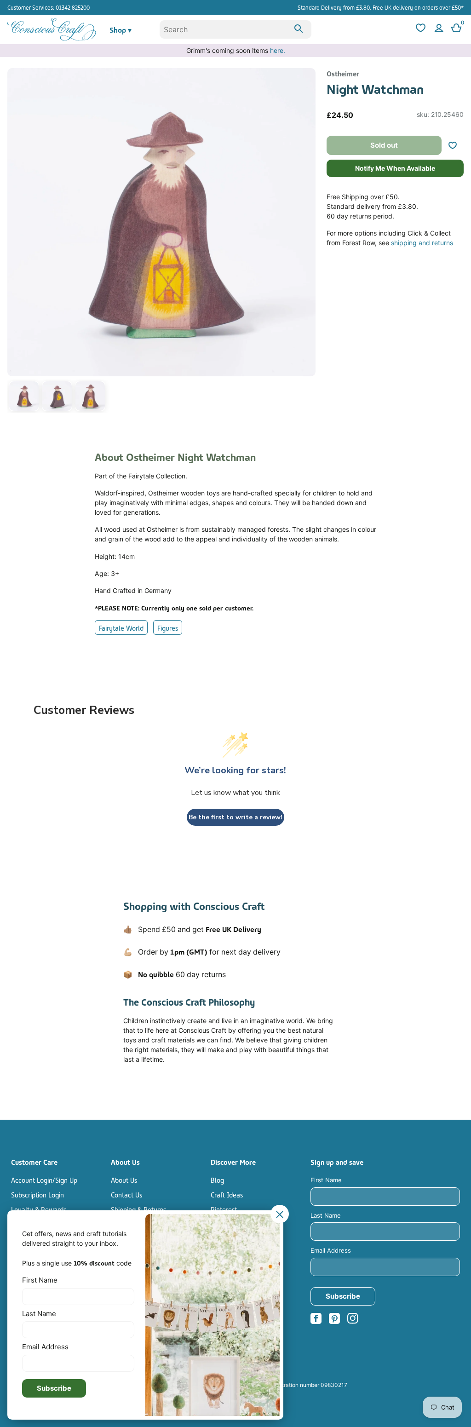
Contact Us (126, 1194)
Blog (217, 1179)
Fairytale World (121, 627)
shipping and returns (422, 243)
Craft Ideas (227, 1194)
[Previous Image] (16, 242)
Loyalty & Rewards (38, 1209)
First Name (326, 1180)
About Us (124, 1179)
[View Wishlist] (419, 29)
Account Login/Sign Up (44, 1179)
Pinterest (224, 1209)
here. (277, 50)
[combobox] (236, 29)
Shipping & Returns (138, 1209)
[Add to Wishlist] (456, 145)
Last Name (325, 1215)
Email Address (330, 1250)
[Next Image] (306, 242)
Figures (167, 627)
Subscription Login (37, 1194)
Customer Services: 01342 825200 (48, 7)
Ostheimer (343, 73)
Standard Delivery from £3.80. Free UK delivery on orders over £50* (381, 7)
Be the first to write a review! (235, 817)
